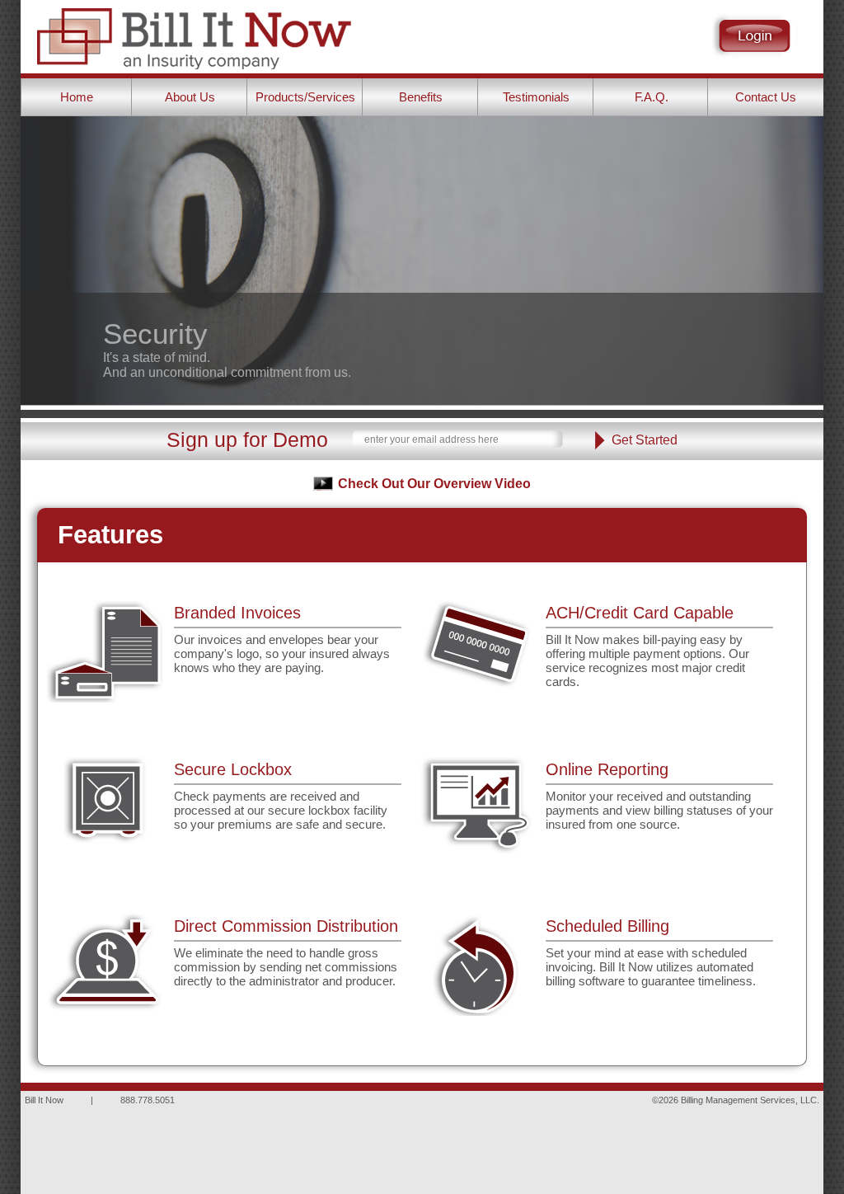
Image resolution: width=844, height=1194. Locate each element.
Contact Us (765, 97)
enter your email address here (431, 439)
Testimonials (536, 97)
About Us (190, 97)
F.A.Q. (651, 97)
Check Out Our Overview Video (434, 484)
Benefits (421, 97)
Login (755, 35)
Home (76, 97)
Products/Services (305, 97)
